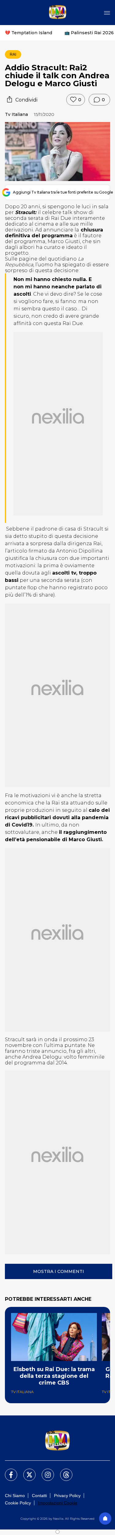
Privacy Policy (67, 1495)
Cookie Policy (18, 1502)
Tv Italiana (16, 114)
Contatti (39, 1495)
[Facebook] (7, 1471)
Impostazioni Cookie (57, 1502)
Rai (13, 54)
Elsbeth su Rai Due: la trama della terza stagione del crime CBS (54, 1376)
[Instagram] (44, 1471)
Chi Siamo (15, 1495)
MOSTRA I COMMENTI (58, 1271)
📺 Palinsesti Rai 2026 (89, 32)
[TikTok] (62, 1471)
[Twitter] (25, 1471)
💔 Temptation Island (28, 32)
